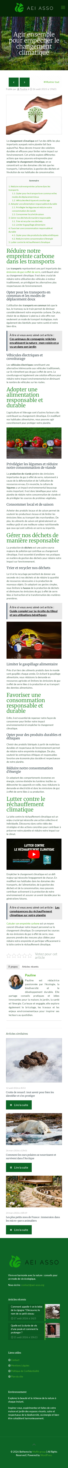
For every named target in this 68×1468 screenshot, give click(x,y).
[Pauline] (16, 988)
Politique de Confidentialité (25, 1371)
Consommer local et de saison (28, 214)
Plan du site (17, 1376)
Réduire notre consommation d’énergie (32, 238)
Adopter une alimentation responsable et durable (33, 203)
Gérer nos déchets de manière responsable (30, 217)
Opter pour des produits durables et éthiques (35, 235)
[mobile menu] (63, 7)
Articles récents (30, 966)
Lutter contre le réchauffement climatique (29, 242)
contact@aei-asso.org (33, 1285)
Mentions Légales (20, 1365)
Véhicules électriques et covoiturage (31, 200)
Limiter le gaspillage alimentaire (28, 224)
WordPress (46, 1455)
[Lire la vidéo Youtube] (34, 854)
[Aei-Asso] (34, 7)
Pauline (23, 89)
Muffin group (39, 1451)
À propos (13, 966)
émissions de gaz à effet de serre (23, 271)
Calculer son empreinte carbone (23, 923)
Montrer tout (52, 82)
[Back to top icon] (34, 1444)
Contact (15, 1360)
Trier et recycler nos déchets (27, 221)
